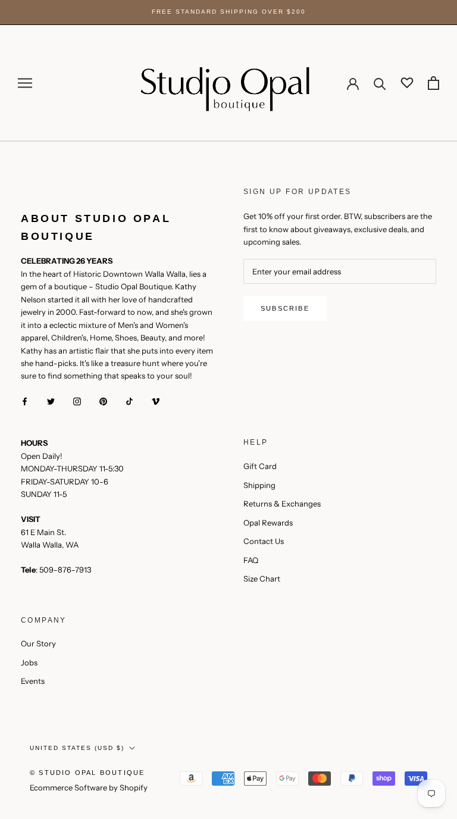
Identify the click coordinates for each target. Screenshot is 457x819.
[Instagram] (77, 401)
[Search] (380, 83)
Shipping (259, 485)
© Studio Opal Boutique (87, 772)
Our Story (38, 643)
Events (33, 681)
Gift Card (260, 466)
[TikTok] (129, 401)
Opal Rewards (268, 522)
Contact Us (263, 541)
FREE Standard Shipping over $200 (229, 11)
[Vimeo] (155, 401)
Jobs (29, 662)
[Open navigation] (25, 83)
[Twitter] (51, 401)
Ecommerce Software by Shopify (89, 787)
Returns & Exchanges (282, 503)
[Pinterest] (103, 401)
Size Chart (261, 578)
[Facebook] (25, 401)
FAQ (250, 560)
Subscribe (285, 308)
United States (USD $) (77, 748)
